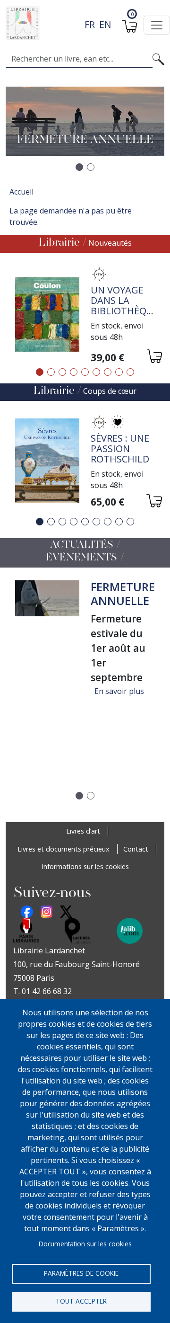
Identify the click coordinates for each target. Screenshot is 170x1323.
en (105, 24)
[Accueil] (81, 23)
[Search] (158, 59)
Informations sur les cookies (85, 866)
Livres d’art (83, 830)
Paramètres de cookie (81, 1273)
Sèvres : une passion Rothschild (120, 448)
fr (90, 24)
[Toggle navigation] (157, 25)
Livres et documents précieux (63, 848)
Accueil (21, 191)
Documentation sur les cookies (85, 1243)
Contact (135, 848)
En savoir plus (119, 691)
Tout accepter (81, 1300)
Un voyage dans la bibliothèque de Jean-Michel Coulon (125, 316)
